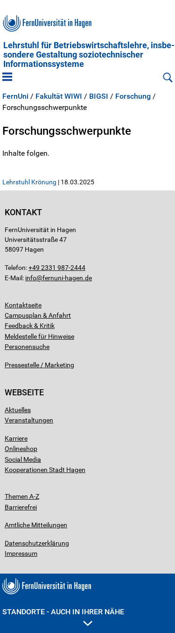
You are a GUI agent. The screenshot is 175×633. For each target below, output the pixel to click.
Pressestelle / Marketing (39, 365)
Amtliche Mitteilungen (36, 525)
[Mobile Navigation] (7, 78)
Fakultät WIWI (58, 96)
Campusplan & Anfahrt (38, 315)
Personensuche (27, 346)
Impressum (21, 553)
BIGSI (98, 96)
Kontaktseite (23, 305)
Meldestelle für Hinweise (39, 336)
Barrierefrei (21, 507)
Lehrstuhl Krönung (29, 182)
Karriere (16, 438)
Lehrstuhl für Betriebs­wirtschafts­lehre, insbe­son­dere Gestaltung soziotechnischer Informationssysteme (89, 55)
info (30, 278)
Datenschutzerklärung (37, 543)
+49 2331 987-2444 (56, 267)
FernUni (15, 96)
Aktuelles (18, 410)
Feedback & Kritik (30, 325)
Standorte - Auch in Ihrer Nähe (63, 611)
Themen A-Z (22, 496)
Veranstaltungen (29, 420)
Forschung (133, 96)
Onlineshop (21, 448)
